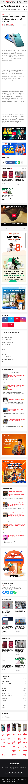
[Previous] (24, 9)
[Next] (26, 9)
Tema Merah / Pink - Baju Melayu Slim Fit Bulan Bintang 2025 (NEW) (8, 738)
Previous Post (5, 228)
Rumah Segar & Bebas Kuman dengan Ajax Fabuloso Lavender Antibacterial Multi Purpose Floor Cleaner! (14, 744)
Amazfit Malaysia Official (8, 335)
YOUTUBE (14, 708)
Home (3, 14)
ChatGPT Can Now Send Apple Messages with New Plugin (7, 666)
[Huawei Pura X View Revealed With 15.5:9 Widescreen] (7, 644)
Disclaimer (23, 779)
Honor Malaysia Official (7, 342)
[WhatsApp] (19, 162)
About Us (9, 779)
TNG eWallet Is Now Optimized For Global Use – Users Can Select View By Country (7, 629)
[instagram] (15, 773)
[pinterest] (21, 773)
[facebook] (6, 773)
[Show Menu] (2, 6)
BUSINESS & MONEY (14, 683)
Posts (5, 716)
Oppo (3, 352)
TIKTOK (14, 700)
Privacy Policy (15, 779)
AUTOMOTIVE (14, 681)
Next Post (24, 228)
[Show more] (22, 162)
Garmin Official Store (7, 339)
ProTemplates (22, 781)
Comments (7, 717)
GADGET (8, 14)
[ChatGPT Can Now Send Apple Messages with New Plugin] (7, 660)
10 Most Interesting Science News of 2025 (20, 611)
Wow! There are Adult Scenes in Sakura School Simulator (12, 9)
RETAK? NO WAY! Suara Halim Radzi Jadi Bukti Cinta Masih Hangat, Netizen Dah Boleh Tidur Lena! (16, 504)
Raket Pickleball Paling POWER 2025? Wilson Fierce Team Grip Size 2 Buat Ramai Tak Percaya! (16, 409)
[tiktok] (18, 773)
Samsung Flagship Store (8, 359)
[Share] (24, 25)
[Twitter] (16, 162)
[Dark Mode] (23, 6)
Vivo (3, 361)
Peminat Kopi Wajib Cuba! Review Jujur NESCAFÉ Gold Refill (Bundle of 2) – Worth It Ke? (16, 420)
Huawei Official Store (7, 344)
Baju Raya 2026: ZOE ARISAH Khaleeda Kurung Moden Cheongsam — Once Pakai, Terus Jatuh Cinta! (3, 743)
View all (24, 168)
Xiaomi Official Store (7, 364)
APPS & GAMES (14, 678)
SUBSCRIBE (9, 1)
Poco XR (4, 354)
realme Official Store (7, 356)
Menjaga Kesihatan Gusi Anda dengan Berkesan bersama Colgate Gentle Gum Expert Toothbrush (25, 743)
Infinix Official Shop (7, 347)
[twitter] (9, 773)
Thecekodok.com (15, 781)
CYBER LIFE (14, 686)
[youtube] (12, 773)
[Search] (26, 6)
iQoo (3, 349)
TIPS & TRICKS (14, 703)
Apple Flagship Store (7, 337)
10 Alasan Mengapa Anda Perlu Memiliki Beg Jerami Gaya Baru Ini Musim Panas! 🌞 (19, 741)
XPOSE (14, 705)
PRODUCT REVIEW (14, 695)
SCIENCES (14, 698)
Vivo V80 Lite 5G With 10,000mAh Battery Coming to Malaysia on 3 (7, 197)
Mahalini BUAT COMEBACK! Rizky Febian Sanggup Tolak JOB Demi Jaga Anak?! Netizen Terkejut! (16, 525)
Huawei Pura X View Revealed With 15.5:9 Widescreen (7, 180)
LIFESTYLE (14, 690)
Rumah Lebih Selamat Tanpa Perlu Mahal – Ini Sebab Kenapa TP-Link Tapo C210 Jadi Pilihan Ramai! (16, 375)
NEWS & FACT (14, 693)
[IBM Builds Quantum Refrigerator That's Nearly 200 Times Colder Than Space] (20, 644)
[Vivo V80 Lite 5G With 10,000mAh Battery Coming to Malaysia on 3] (20, 660)
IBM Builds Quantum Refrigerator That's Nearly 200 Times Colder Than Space (20, 181)
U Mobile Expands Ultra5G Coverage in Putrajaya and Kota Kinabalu (20, 628)
